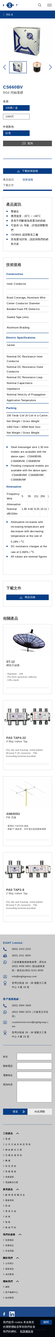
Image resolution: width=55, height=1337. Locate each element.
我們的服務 (9, 1234)
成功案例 (9, 1274)
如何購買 (9, 1298)
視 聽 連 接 (10, 1171)
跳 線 (7, 1206)
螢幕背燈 (9, 1200)
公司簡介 (9, 1263)
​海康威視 (9, 1177)
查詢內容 (8, 1084)
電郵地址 (8, 1075)
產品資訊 (8, 179)
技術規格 (28, 179)
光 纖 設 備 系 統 (13, 1155)
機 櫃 (7, 1160)
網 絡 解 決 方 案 (13, 1150)
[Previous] (4, 67)
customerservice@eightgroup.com (30, 1024)
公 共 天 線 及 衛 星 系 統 (18, 1144)
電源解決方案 (11, 1182)
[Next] (50, 67)
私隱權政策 (26, 1331)
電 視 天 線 (10, 1211)
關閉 (46, 1322)
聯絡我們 (8, 1281)
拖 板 (7, 1222)
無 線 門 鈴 (10, 1227)
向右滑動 (40, 1111)
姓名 (5, 1056)
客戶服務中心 (11, 1292)
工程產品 (8, 1133)
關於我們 (8, 1258)
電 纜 (7, 1139)
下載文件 (8, 185)
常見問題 (9, 1251)
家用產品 (8, 1189)
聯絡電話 (8, 1066)
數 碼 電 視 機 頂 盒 (15, 1195)
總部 (7, 1287)
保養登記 (9, 1245)
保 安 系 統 (10, 1166)
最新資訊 (9, 1269)
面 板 (7, 1216)
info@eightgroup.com (24, 976)
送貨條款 (9, 1240)
